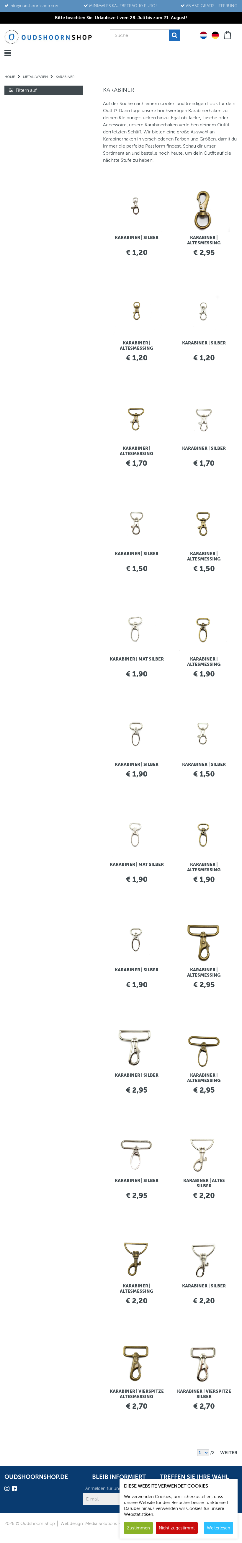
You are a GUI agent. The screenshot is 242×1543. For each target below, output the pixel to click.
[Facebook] (15, 1489)
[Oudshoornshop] (48, 37)
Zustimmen (138, 1528)
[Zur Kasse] (228, 34)
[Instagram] (7, 1489)
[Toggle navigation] (7, 53)
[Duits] (215, 34)
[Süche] (174, 35)
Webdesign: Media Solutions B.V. (92, 1523)
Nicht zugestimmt (177, 1528)
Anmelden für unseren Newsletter (118, 1488)
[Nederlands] (203, 34)
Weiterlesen (218, 1528)
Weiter (229, 1452)
